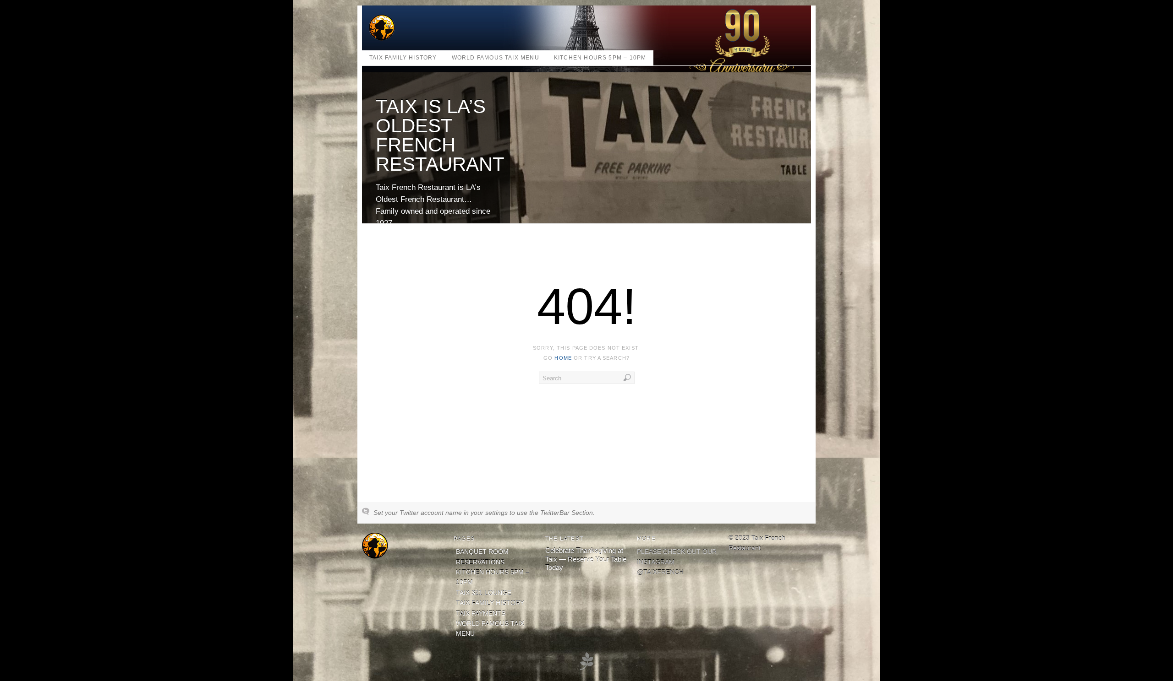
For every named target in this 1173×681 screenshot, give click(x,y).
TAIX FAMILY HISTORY (403, 57)
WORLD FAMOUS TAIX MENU (495, 57)
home (562, 358)
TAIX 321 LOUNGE (483, 592)
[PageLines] (586, 669)
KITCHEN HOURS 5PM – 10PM (600, 57)
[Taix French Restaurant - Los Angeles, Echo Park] (382, 38)
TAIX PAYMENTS (480, 613)
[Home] (375, 556)
